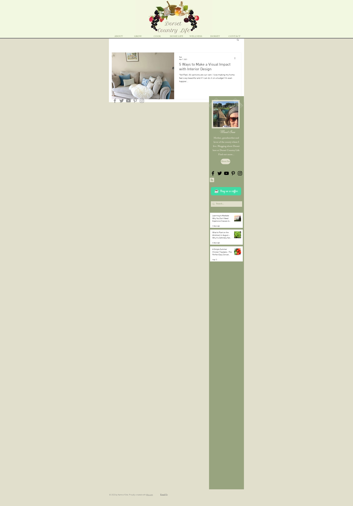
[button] (237, 40)
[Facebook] (115, 101)
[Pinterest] (135, 101)
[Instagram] (142, 101)
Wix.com (149, 495)
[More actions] (235, 58)
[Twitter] (122, 101)
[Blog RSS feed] (212, 180)
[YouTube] (128, 101)
